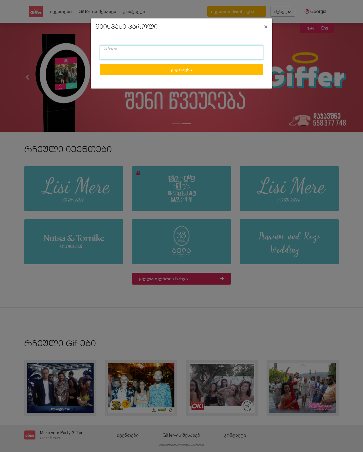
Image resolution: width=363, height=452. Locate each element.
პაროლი (110, 49)
